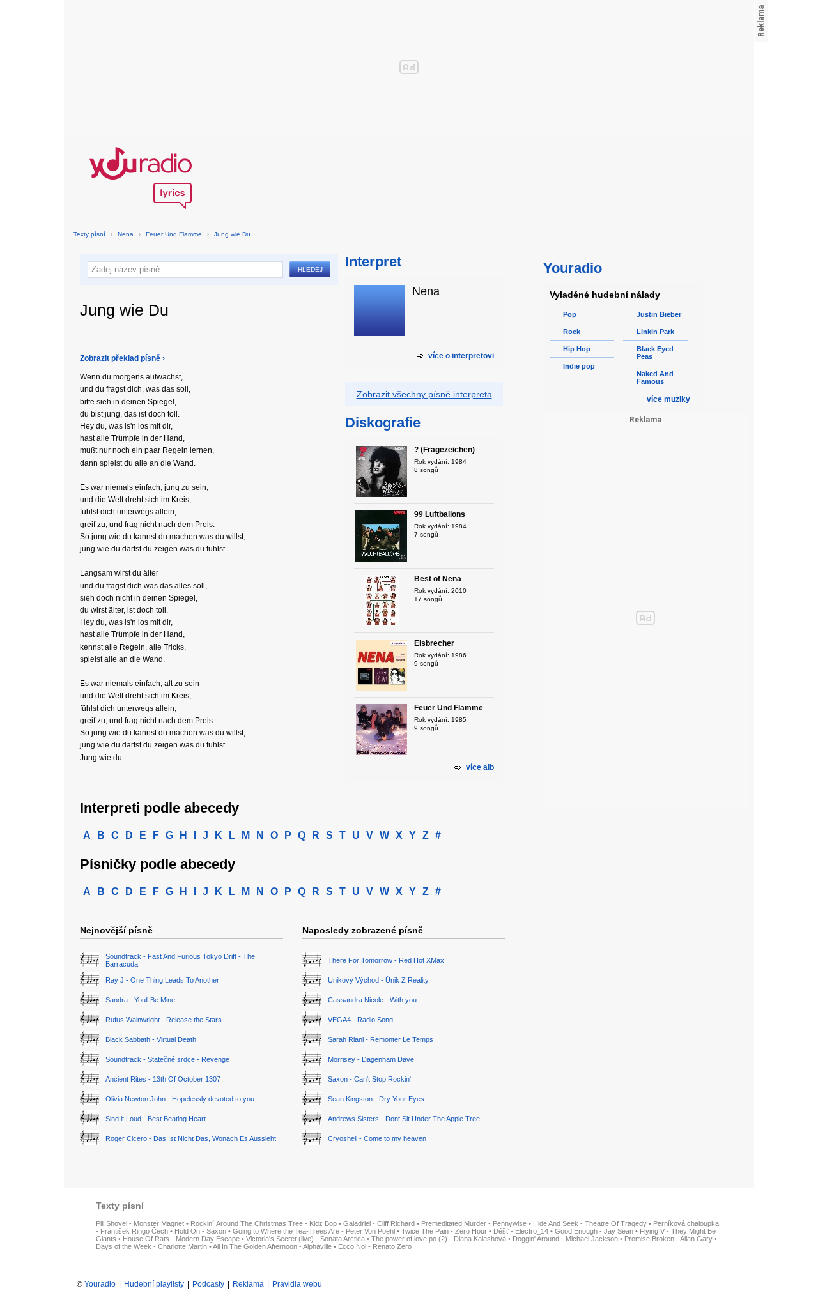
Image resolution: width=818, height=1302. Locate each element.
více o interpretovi (461, 355)
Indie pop (579, 366)
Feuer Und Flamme (174, 234)
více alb (480, 767)
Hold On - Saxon (200, 1231)
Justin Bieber (659, 314)
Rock (571, 331)
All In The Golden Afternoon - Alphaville (272, 1246)
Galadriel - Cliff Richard (379, 1223)
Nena (126, 234)
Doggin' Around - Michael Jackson (565, 1239)
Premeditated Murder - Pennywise (474, 1223)
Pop (569, 314)
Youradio (100, 1284)
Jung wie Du (232, 234)
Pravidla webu (297, 1284)
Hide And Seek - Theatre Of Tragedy (590, 1223)
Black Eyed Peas (655, 352)
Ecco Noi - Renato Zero (375, 1246)
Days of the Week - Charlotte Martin (151, 1246)
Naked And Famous (655, 377)
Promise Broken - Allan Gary (668, 1239)
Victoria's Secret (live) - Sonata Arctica (305, 1239)
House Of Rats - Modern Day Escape (181, 1239)
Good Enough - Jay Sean (594, 1231)
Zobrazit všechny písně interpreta (424, 394)
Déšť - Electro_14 (520, 1231)
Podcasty (208, 1284)
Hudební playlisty (154, 1284)
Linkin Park (655, 331)
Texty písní (89, 234)
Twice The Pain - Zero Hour (444, 1231)
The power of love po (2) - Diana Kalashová (438, 1239)
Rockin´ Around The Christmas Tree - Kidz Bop (263, 1223)
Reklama (248, 1284)
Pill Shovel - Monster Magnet (140, 1223)
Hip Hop (576, 349)
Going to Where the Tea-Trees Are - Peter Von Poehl (314, 1231)
